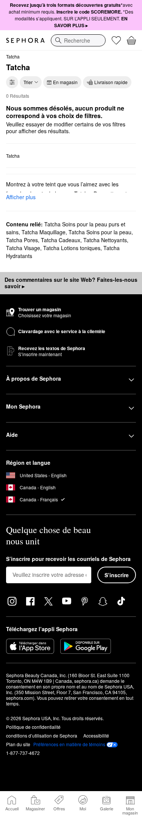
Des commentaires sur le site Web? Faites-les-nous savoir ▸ (71, 283)
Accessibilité (96, 735)
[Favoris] (116, 40)
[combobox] (78, 40)
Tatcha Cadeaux (60, 240)
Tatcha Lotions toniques (71, 248)
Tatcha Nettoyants (105, 240)
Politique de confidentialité (33, 727)
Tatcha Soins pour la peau (100, 232)
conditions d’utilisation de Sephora (41, 735)
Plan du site (18, 744)
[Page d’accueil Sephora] (25, 40)
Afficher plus (21, 197)
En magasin (65, 82)
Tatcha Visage (23, 248)
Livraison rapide (111, 82)
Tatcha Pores (22, 240)
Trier (28, 82)
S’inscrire (117, 575)
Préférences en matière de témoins (69, 744)
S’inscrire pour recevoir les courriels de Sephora (68, 559)
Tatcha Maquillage (44, 232)
